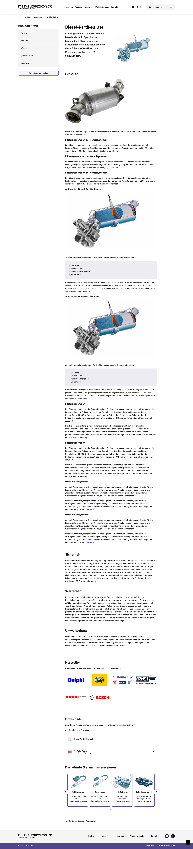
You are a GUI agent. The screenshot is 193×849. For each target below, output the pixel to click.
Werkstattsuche (102, 7)
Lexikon (69, 7)
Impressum (150, 846)
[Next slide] (156, 792)
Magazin (78, 7)
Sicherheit (25, 40)
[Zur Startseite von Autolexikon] (35, 7)
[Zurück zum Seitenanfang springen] (188, 842)
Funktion (24, 33)
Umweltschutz (27, 56)
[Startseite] (19, 17)
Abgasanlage (37, 17)
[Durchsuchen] (171, 7)
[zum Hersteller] (76, 680)
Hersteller (25, 63)
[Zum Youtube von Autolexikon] (167, 836)
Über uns (88, 7)
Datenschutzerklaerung (167, 846)
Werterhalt (25, 48)
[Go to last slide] (65, 792)
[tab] (110, 809)
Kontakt (114, 7)
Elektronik (89, 509)
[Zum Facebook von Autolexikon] (173, 836)
